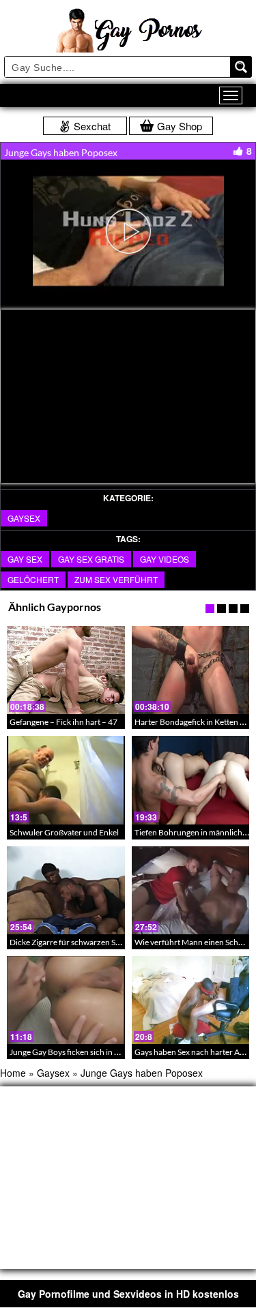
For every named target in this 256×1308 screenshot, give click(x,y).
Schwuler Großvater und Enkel (64, 832)
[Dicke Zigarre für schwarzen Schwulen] (66, 890)
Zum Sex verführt (116, 579)
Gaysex (24, 518)
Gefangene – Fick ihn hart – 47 (63, 722)
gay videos (164, 559)
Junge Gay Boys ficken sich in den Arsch (80, 1052)
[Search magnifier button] (241, 67)
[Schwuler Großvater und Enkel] (66, 780)
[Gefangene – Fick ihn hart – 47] (66, 670)
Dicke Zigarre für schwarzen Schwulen (78, 942)
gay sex (25, 559)
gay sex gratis (91, 559)
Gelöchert (33, 579)
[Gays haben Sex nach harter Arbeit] (191, 1000)
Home (13, 1073)
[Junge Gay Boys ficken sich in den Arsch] (66, 1000)
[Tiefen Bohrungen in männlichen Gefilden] (191, 780)
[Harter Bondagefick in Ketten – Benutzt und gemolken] (191, 670)
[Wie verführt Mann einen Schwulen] (191, 890)
